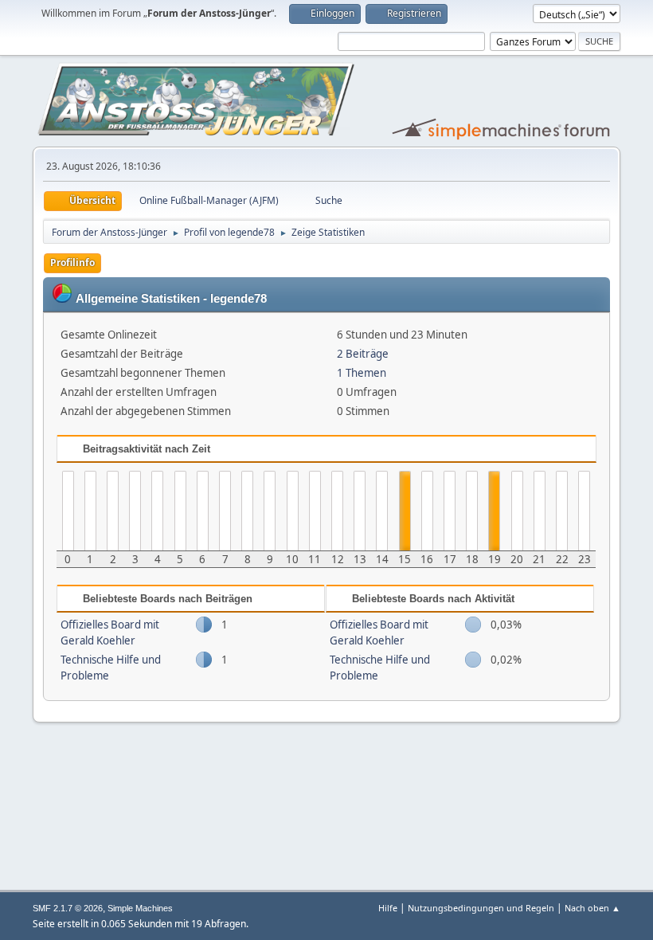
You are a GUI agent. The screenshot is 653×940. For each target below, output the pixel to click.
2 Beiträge (363, 354)
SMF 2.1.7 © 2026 (68, 908)
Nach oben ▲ (592, 908)
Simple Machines (140, 908)
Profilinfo (72, 262)
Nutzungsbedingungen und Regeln (481, 908)
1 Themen (361, 373)
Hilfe (387, 908)
